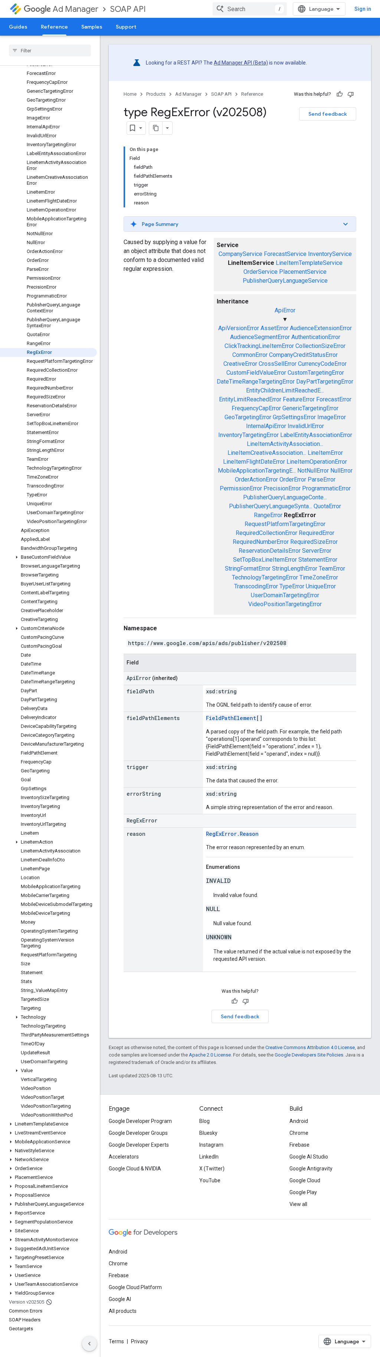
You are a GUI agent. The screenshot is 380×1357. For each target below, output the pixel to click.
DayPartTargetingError (324, 381)
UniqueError (321, 586)
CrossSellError (278, 363)
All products (123, 1311)
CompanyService (240, 253)
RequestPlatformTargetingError (285, 524)
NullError (341, 470)
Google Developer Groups (138, 1133)
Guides (18, 26)
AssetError (274, 328)
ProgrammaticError (326, 488)
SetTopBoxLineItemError (265, 559)
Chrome (298, 1133)
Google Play (303, 1192)
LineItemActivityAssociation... (285, 443)
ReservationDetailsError (270, 550)
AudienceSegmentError (260, 337)
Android (298, 1121)
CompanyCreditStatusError (303, 354)
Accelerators (124, 1157)
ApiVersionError (238, 328)
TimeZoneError (318, 577)
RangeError (268, 515)
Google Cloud (304, 1180)
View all (298, 1204)
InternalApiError (266, 426)
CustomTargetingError (316, 372)
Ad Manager (75, 9)
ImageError (331, 417)
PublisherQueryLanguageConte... (285, 497)
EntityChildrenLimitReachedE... (285, 390)
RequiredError (316, 532)
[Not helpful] (350, 94)
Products (156, 94)
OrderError (292, 479)
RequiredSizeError (314, 541)
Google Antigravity (310, 1169)
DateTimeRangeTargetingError (256, 381)
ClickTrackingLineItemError (259, 345)
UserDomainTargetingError (285, 595)
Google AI (120, 1299)
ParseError (321, 479)
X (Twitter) (212, 1169)
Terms (116, 1341)
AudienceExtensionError (321, 328)
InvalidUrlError (306, 426)
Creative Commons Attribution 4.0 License (310, 1047)
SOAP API (128, 9)
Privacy (139, 1341)
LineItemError (325, 452)
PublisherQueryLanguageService (285, 280)
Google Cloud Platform (135, 1287)
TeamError (332, 568)
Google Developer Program (140, 1121)
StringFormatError (248, 568)
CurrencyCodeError (322, 363)
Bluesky (208, 1133)
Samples (91, 26)
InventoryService (330, 253)
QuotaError (327, 506)
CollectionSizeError (320, 345)
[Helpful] (339, 94)
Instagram (211, 1145)
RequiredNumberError (261, 541)
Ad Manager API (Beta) (241, 63)
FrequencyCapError (256, 408)
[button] (48, 557)
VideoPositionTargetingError (285, 604)
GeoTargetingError (248, 417)
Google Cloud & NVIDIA (135, 1169)
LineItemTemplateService (309, 262)
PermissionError (241, 488)
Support (126, 26)
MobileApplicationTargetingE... (257, 470)
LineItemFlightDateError (254, 461)
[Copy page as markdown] (156, 128)
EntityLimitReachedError (250, 399)
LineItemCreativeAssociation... (266, 452)
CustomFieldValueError (256, 372)
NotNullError (313, 470)
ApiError (285, 310)
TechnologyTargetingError (265, 577)
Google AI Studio (308, 1157)
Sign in (362, 9)
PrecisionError (282, 488)
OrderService (260, 271)
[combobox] (250, 9)
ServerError (316, 550)
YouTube (209, 1180)
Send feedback (327, 114)
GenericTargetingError (310, 408)
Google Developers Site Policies (309, 1055)
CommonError (250, 354)
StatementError (317, 559)
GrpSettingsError (294, 417)
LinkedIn (209, 1157)
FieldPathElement (231, 718)
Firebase (299, 1145)
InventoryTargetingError (248, 434)
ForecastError (333, 399)
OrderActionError (256, 479)
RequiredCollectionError (266, 532)
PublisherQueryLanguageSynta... (270, 506)
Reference (54, 26)
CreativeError (240, 363)
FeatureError (299, 399)
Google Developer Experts (139, 1145)
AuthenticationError (315, 337)
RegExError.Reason (232, 833)
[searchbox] (50, 50)
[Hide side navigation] (89, 1343)
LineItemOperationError (316, 461)
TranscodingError (256, 586)
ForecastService (285, 253)
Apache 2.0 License (210, 1055)
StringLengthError (294, 568)
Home (130, 94)
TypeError (291, 586)
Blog (204, 1121)
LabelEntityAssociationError (316, 434)
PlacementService (303, 271)
